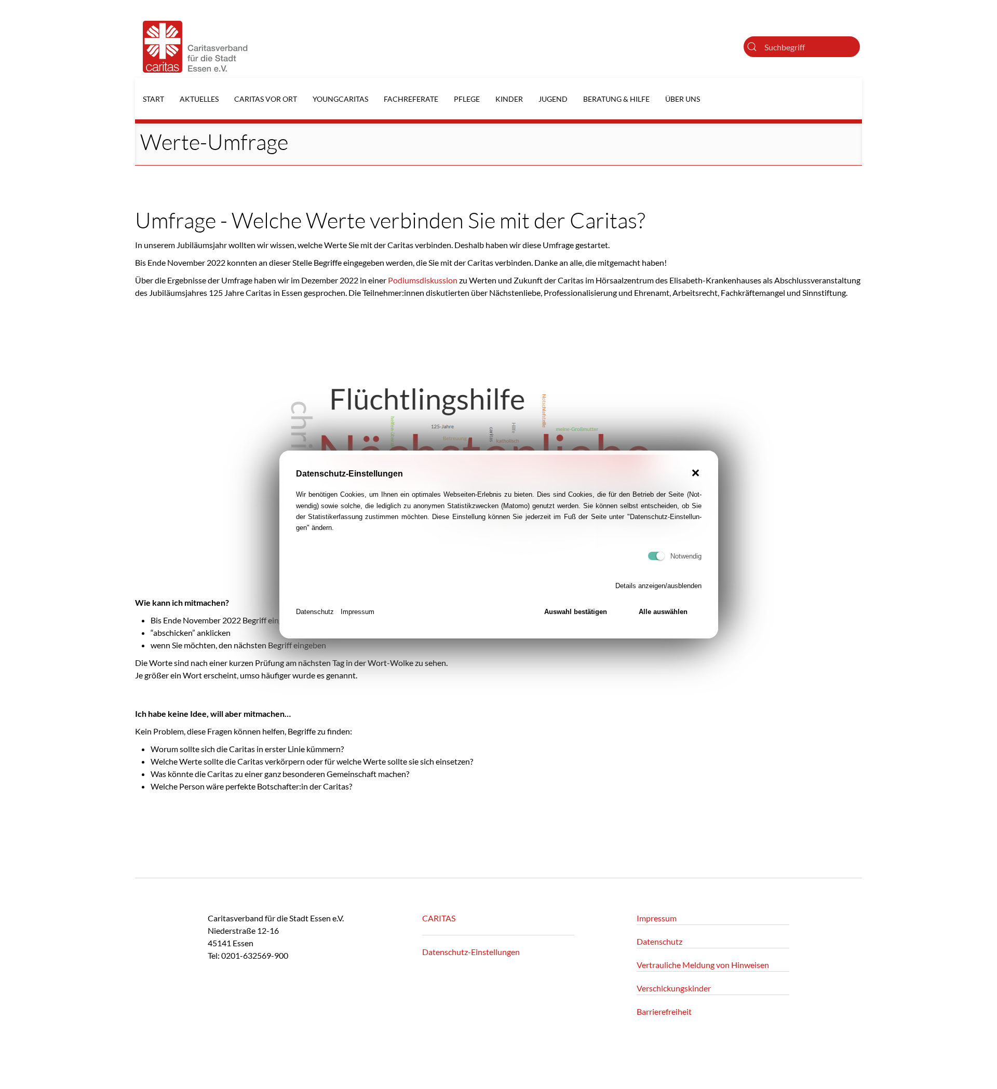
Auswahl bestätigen (575, 612)
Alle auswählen (663, 612)
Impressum (357, 612)
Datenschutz (315, 612)
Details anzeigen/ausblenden (658, 586)
